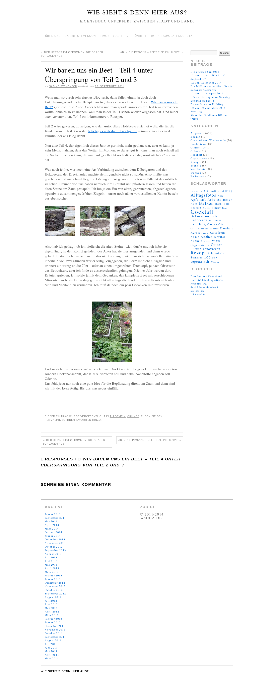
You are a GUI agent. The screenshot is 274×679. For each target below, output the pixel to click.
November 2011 (55, 629)
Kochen (207, 236)
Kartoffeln (217, 232)
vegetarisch (200, 261)
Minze (216, 241)
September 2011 (55, 637)
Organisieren (199, 158)
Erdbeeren (199, 220)
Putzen (196, 249)
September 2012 (55, 593)
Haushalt (196, 154)
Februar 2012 (53, 618)
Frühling (198, 223)
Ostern (217, 244)
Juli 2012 (51, 600)
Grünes (133, 416)
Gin (221, 224)
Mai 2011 (51, 651)
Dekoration (200, 216)
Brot (224, 208)
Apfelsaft (198, 199)
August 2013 (53, 554)
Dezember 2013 (55, 539)
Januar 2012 (53, 622)
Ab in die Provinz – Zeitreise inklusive (151, 52)
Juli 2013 (51, 557)
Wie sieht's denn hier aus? (137, 12)
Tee (207, 257)
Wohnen (196, 173)
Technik (196, 165)
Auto (194, 204)
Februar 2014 (53, 532)
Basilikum (222, 204)
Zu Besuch (198, 176)
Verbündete (137, 35)
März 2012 (52, 615)
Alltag (227, 191)
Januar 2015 (53, 514)
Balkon (206, 203)
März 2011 (52, 658)
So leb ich (197, 291)
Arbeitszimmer (219, 199)
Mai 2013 (51, 564)
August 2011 (53, 640)
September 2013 (55, 550)
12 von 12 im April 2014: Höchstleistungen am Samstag (210, 95)
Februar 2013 (53, 575)
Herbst (195, 232)
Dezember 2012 (55, 582)
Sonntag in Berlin (202, 100)
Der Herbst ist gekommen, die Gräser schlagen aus (74, 442)
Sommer (196, 257)
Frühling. (197, 111)
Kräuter (219, 237)
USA (214, 257)
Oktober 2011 (54, 633)
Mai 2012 (51, 608)
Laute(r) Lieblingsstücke (207, 280)
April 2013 (52, 568)
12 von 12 (196, 191)
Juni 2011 (51, 647)
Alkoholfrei (212, 191)
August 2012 (53, 597)
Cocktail (202, 211)
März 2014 (52, 528)
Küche (195, 241)
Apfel (221, 195)
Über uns (53, 35)
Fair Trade (215, 220)
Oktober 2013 (54, 546)
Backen (195, 136)
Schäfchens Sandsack (205, 287)
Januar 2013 (53, 579)
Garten (212, 224)
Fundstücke (198, 144)
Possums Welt (200, 283)
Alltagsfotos (203, 195)
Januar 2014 (53, 536)
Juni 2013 (51, 561)
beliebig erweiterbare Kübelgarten (112, 130)
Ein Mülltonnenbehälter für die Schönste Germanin (211, 88)
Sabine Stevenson (80, 35)
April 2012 (52, 611)
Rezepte (196, 162)
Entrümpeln (220, 216)
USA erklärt (198, 294)
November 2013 (55, 543)
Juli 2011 (51, 644)
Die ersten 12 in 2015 (205, 72)
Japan (205, 232)
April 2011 (52, 655)
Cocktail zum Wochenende (208, 140)
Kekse (195, 237)
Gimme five (198, 147)
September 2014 (55, 518)
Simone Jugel (111, 35)
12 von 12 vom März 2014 (208, 108)
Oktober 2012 (54, 590)
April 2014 (52, 525)
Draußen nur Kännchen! (206, 276)
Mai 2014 (51, 521)
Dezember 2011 (55, 626)
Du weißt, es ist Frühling (207, 104)
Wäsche (215, 261)
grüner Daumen (210, 228)
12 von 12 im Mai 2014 (206, 82)
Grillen (195, 228)
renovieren (211, 249)
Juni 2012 (51, 604)
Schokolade (216, 253)
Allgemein (118, 416)
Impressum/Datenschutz (171, 35)
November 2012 (55, 586)
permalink (53, 420)
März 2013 (52, 572)
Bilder (216, 208)
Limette (205, 241)
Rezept (198, 252)
